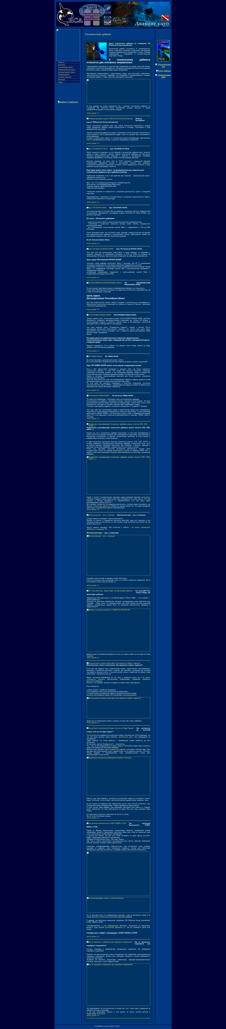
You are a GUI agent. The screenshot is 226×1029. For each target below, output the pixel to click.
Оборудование (63, 75)
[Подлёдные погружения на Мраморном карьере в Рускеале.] (118, 795)
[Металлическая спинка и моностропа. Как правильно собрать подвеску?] (118, 718)
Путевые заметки (64, 77)
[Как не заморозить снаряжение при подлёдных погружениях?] (118, 1005)
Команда (61, 79)
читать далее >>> (93, 113)
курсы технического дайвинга (115, 749)
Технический (91, 735)
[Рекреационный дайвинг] (163, 61)
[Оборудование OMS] (163, 77)
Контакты (61, 65)
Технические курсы (65, 67)
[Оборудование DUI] (163, 67)
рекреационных (118, 450)
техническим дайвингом (101, 506)
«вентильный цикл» (125, 737)
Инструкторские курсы (66, 72)
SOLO (137, 735)
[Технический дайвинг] (163, 71)
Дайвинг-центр (102, 1026)
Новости (61, 62)
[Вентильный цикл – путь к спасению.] (118, 575)
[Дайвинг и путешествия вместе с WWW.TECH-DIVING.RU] (118, 651)
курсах (107, 522)
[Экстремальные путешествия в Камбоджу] (68, 102)
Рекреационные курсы (66, 70)
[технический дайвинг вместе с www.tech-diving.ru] (118, 912)
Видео (60, 82)
